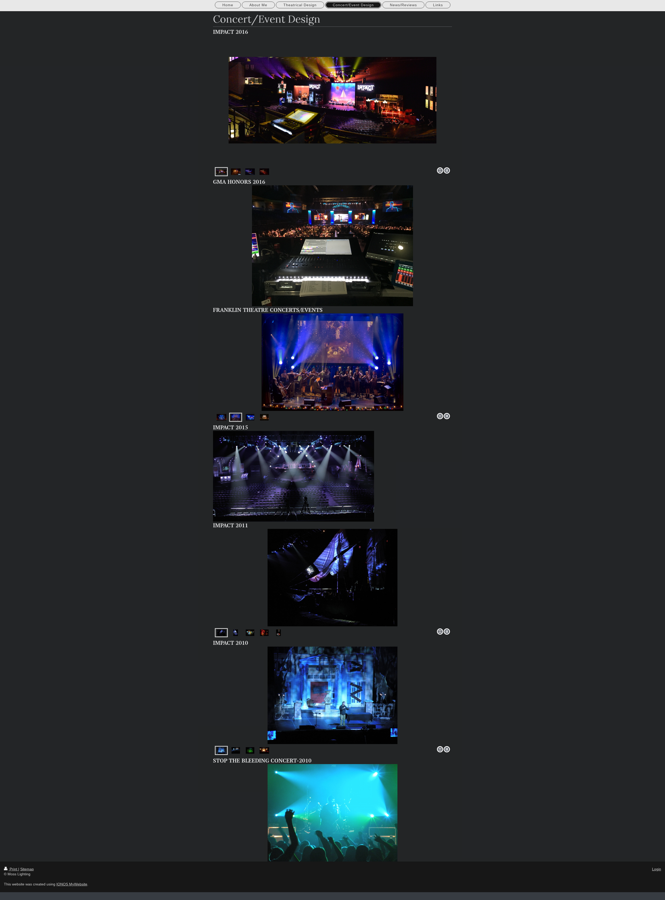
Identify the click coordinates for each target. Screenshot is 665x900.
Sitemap (27, 869)
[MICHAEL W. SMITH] (235, 417)
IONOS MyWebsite (71, 884)
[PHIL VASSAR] (332, 362)
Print (13, 869)
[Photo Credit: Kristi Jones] (264, 750)
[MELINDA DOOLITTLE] (221, 417)
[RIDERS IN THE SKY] (264, 417)
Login (656, 869)
